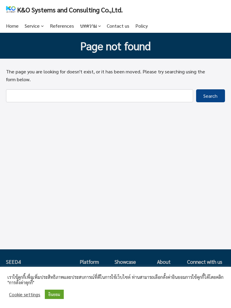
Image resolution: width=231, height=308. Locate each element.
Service (32, 26)
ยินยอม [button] (54, 294)
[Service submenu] (42, 25)
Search (210, 96)
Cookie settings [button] (24, 294)
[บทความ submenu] (99, 25)
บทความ (88, 26)
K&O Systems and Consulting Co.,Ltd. (70, 9)
